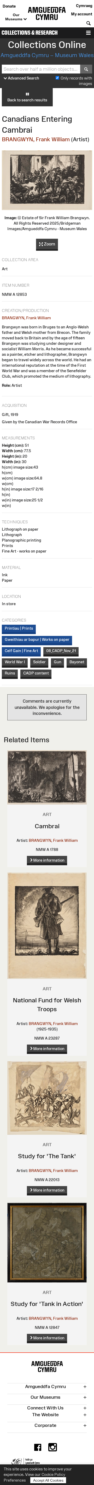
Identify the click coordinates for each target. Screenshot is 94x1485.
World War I (15, 662)
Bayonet (76, 662)
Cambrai (47, 826)
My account (81, 14)
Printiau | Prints (19, 628)
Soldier (39, 662)
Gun (57, 662)
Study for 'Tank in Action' (47, 1303)
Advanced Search (23, 78)
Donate (9, 6)
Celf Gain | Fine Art (21, 650)
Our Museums (14, 17)
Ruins (10, 673)
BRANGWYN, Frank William (36, 139)
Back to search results (27, 100)
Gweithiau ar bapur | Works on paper (37, 639)
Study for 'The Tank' (47, 1155)
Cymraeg (84, 5)
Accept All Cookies (48, 1480)
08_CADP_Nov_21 (61, 650)
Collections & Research (30, 32)
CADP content (36, 673)
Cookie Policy (53, 1474)
